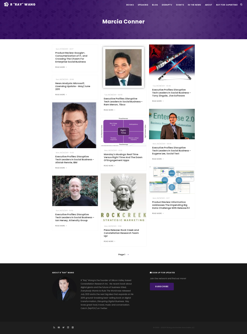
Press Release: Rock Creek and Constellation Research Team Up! (121, 233)
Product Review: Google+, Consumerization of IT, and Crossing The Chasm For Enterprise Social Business (71, 57)
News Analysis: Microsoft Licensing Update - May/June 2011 (72, 86)
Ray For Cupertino (227, 4)
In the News (194, 4)
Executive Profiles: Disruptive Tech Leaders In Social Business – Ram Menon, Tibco (123, 101)
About (208, 4)
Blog (155, 4)
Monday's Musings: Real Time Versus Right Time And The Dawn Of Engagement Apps (123, 157)
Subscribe (162, 286)
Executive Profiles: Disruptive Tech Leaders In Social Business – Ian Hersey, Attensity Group (74, 217)
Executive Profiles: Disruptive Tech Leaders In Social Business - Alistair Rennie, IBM (74, 159)
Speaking (143, 4)
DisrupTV (167, 4)
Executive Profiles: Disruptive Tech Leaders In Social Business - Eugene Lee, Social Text (171, 150)
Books (130, 4)
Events (180, 4)
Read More (60, 67)
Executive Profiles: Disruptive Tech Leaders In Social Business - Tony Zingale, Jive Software (171, 92)
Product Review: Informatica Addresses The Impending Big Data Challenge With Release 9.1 (171, 205)
